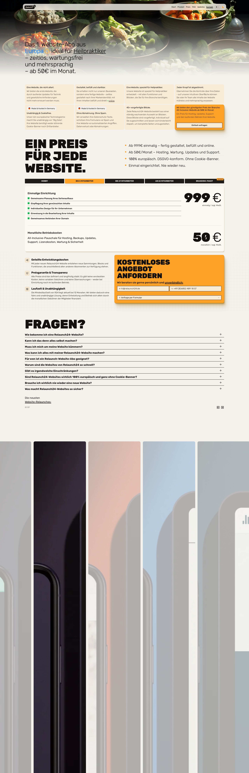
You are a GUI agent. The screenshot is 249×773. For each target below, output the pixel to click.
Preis (188, 7)
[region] (124, 105)
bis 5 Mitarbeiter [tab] (84, 181)
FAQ (194, 7)
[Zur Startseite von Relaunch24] (30, 7)
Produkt (181, 7)
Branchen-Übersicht (40, 34)
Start (173, 7)
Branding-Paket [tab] (209, 180)
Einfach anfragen (199, 125)
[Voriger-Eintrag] (218, 407)
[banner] (124, 43)
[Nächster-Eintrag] (222, 407)
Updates (201, 7)
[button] (124, 334)
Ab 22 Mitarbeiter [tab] (164, 181)
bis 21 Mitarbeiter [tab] (124, 181)
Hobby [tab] (44, 181)
